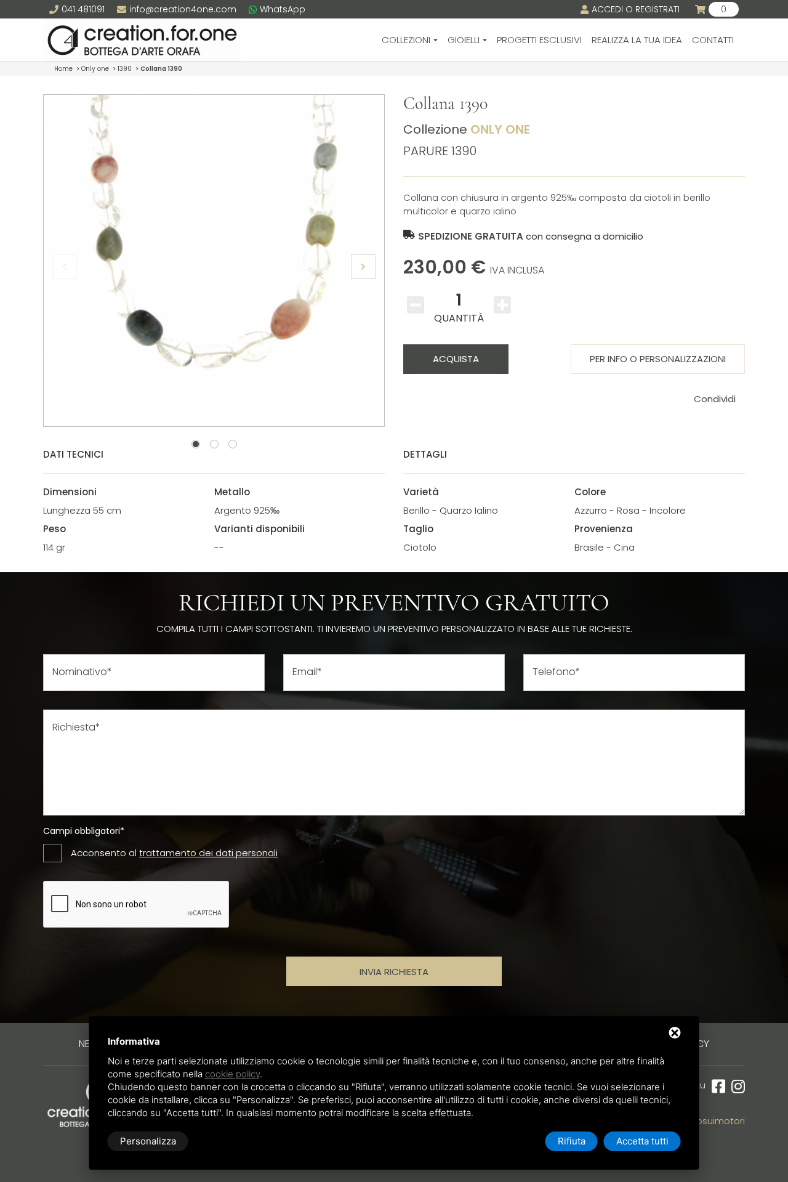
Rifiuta (571, 1141)
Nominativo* (82, 672)
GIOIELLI (464, 39)
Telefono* (557, 672)
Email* (307, 672)
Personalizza (148, 1141)
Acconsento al (174, 852)
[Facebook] (715, 1087)
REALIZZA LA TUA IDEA (637, 39)
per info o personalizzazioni (658, 358)
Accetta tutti (642, 1141)
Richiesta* (76, 727)
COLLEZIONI (406, 39)
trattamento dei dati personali (208, 852)
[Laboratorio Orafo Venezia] (142, 40)
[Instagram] (735, 1087)
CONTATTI (713, 39)
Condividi (715, 398)
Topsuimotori (715, 1120)
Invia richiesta (394, 971)
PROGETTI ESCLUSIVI (539, 39)
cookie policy (232, 1074)
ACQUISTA (456, 358)
